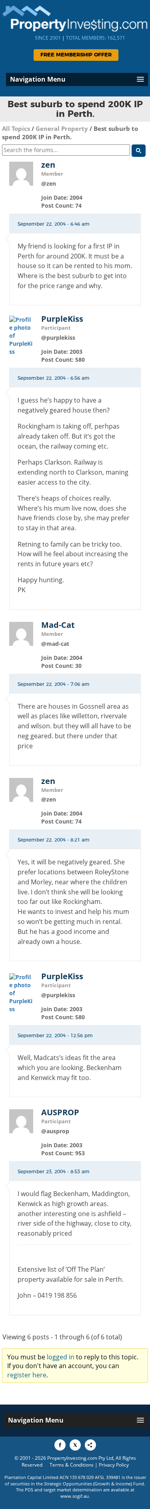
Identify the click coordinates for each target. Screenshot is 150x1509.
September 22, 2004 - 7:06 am (54, 684)
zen (48, 165)
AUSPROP (60, 1112)
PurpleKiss (62, 319)
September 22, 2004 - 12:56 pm (55, 1035)
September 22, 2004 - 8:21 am (54, 840)
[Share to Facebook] (60, 1445)
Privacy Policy (114, 1464)
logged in (60, 1357)
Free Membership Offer (76, 55)
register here (26, 1375)
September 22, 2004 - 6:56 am (54, 378)
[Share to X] (75, 1445)
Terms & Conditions (72, 1464)
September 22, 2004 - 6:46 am (54, 224)
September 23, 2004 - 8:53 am (54, 1171)
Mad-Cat (58, 625)
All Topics (16, 128)
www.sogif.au (74, 1496)
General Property (62, 128)
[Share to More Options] (90, 1445)
